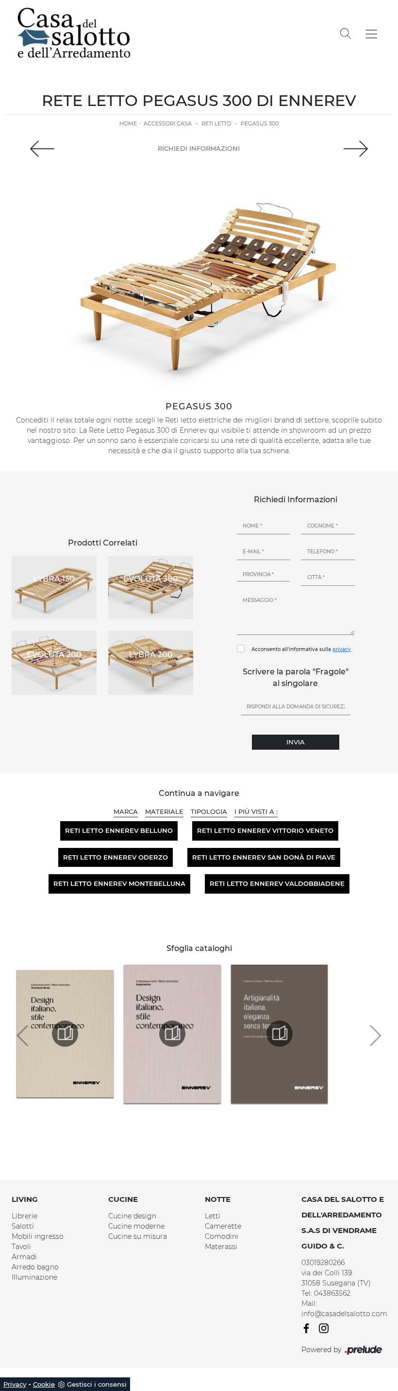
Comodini (221, 1236)
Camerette (223, 1226)
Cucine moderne (136, 1226)
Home (128, 123)
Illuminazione (34, 1277)
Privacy (14, 1384)
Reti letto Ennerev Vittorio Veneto (265, 830)
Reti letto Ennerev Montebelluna (119, 883)
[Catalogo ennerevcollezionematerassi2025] (280, 1034)
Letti (212, 1216)
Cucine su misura (137, 1236)
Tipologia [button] (209, 811)
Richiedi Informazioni (199, 148)
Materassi (221, 1246)
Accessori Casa (168, 123)
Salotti (23, 1226)
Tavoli (21, 1246)
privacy (341, 649)
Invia (295, 742)
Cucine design (132, 1216)
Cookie (44, 1384)
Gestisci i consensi (97, 1384)
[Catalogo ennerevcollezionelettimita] (172, 1034)
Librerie (24, 1216)
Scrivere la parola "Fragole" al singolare (295, 677)
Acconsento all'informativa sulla (301, 649)
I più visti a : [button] (256, 811)
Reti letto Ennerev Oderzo (115, 857)
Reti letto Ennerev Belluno (119, 830)
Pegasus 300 (260, 123)
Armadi (24, 1256)
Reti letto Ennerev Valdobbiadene (277, 883)
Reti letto (216, 123)
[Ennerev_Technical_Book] (65, 1034)
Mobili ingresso (38, 1236)
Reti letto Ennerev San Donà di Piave (263, 857)
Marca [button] (126, 811)
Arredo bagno (35, 1267)
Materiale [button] (164, 811)
